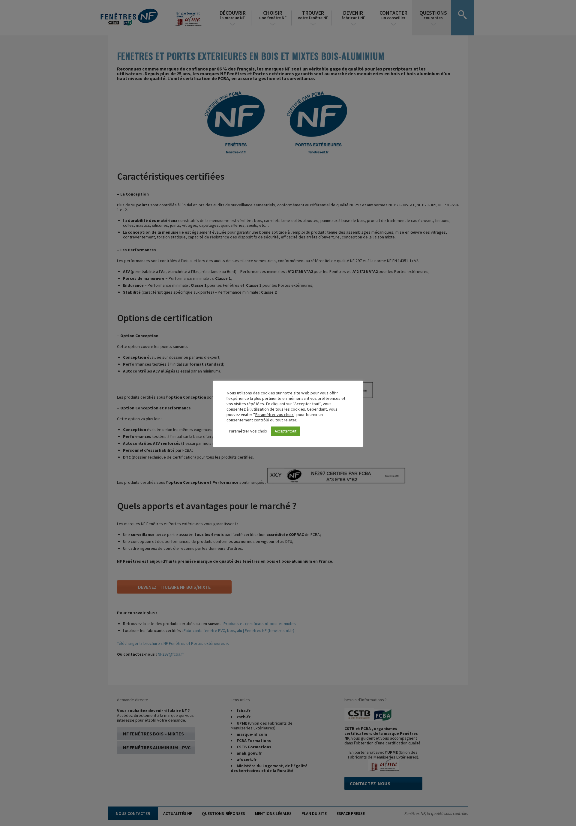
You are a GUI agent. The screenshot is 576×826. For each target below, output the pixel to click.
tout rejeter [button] (285, 420)
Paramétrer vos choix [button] (274, 414)
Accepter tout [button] (285, 431)
